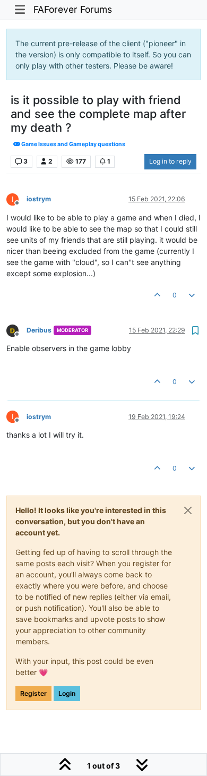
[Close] (188, 510)
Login (66, 693)
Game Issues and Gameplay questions (72, 144)
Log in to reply (170, 161)
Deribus (39, 330)
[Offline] (16, 329)
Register (33, 693)
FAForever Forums (72, 9)
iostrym (39, 199)
